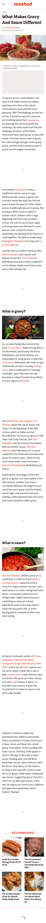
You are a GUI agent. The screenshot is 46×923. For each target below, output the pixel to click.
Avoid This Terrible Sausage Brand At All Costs (11, 862)
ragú (14, 681)
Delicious (20, 189)
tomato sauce (14, 674)
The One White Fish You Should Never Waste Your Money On (33, 898)
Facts (4, 12)
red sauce (9, 362)
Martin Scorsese (10, 254)
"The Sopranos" (30, 258)
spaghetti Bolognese (14, 241)
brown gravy (32, 120)
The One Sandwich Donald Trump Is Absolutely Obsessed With (34, 863)
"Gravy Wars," (15, 347)
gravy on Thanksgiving (13, 465)
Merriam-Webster (11, 575)
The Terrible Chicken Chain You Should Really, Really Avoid (11, 897)
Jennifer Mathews (12, 27)
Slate (25, 380)
